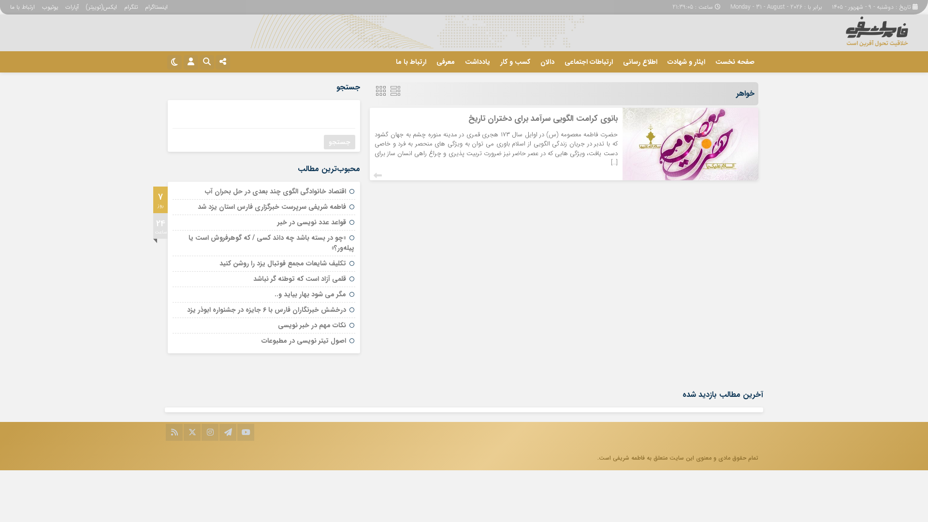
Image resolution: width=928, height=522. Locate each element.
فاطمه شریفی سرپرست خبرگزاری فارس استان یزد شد (272, 207)
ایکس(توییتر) (101, 7)
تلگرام (131, 7)
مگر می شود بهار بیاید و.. (310, 294)
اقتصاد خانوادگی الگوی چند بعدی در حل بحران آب (275, 191)
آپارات (72, 7)
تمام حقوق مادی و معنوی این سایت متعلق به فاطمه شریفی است (678, 458)
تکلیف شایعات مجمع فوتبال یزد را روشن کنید (282, 263)
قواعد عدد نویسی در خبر (311, 222)
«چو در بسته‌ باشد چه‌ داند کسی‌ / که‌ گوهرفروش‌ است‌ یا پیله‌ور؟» (271, 242)
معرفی (445, 62)
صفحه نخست (734, 62)
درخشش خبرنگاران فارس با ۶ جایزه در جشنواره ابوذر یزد (266, 309)
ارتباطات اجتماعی (589, 62)
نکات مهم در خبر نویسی (312, 325)
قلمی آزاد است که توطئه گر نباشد (299, 279)
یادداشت (477, 62)
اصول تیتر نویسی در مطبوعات (303, 340)
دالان (547, 62)
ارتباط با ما (22, 7)
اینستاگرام (156, 7)
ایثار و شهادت (686, 62)
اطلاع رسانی (640, 62)
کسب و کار (515, 62)
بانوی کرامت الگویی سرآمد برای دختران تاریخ (543, 118)
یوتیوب (50, 7)
